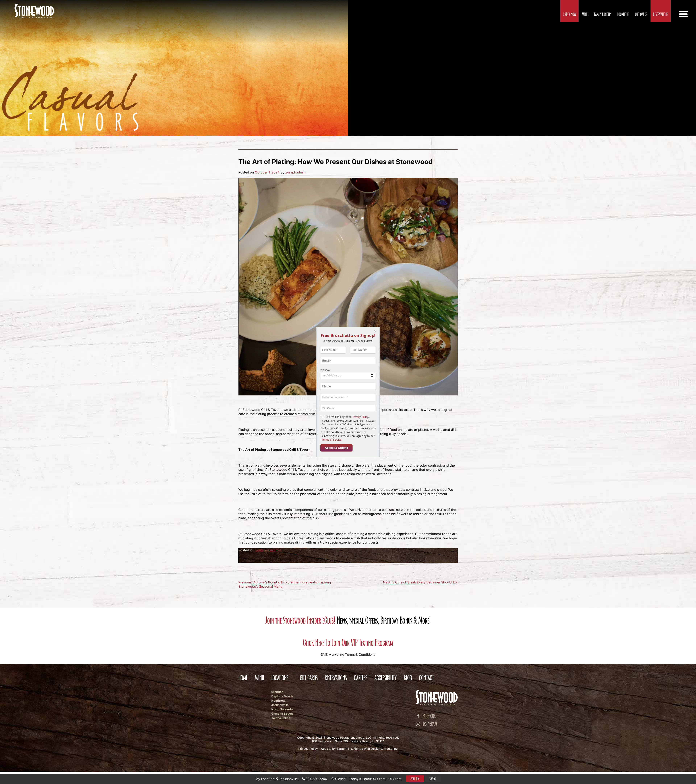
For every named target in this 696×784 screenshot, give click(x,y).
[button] (375, 331)
